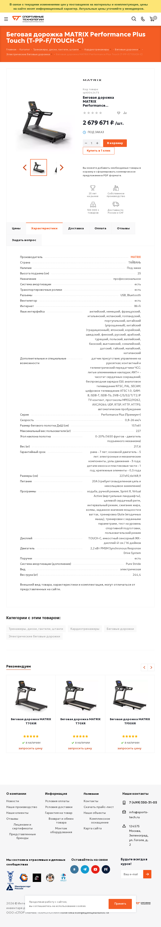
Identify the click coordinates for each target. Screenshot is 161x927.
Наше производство (21, 807)
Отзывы (12, 819)
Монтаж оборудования (61, 830)
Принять (120, 903)
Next (61, 167)
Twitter (106, 869)
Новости (12, 801)
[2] (88, 113)
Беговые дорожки (120, 629)
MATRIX (136, 257)
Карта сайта (93, 828)
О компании (16, 794)
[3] (92, 113)
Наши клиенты (17, 813)
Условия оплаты (57, 801)
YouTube (95, 869)
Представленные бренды (22, 836)
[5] (100, 113)
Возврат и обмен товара (61, 820)
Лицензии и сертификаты (22, 826)
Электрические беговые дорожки (34, 636)
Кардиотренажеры (84, 629)
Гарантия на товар (58, 813)
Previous (25, 167)
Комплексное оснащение (100, 820)
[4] (96, 113)
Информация (56, 794)
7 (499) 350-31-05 (143, 802)
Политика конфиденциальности (84, 912)
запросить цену (30, 748)
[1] (84, 113)
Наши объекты (95, 813)
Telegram (85, 869)
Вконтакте (74, 869)
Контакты (91, 801)
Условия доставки (59, 807)
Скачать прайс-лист (99, 807)
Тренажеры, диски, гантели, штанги (36, 629)
